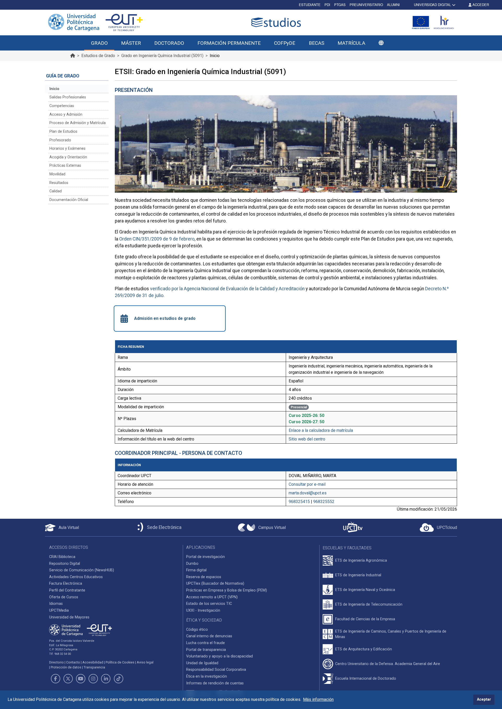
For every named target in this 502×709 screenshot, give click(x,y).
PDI (327, 4)
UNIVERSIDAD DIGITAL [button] (432, 4)
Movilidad (57, 174)
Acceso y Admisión (65, 114)
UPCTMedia (59, 610)
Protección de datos (66, 667)
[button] (381, 43)
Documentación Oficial (68, 200)
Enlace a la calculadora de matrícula (321, 430)
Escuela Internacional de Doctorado (365, 678)
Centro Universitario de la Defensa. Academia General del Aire (387, 664)
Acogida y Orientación (68, 157)
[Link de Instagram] (93, 678)
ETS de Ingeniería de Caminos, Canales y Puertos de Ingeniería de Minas (390, 634)
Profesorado (60, 140)
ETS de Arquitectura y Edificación (363, 649)
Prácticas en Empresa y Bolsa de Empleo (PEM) (226, 590)
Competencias (61, 106)
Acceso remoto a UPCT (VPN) (212, 597)
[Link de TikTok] (118, 678)
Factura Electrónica (65, 583)
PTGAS (340, 4)
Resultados (58, 183)
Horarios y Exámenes (67, 148)
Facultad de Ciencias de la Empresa (365, 619)
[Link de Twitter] (68, 678)
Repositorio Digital (64, 563)
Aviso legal (145, 662)
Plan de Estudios (63, 131)
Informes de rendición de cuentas (215, 683)
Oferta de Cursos (63, 597)
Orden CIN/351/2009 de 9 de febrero (157, 239)
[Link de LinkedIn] (106, 678)
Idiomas (56, 603)
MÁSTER (131, 43)
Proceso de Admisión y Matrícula (77, 123)
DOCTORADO (169, 43)
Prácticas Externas (65, 165)
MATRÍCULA (351, 43)
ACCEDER (480, 4)
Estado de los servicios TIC (209, 603)
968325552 (323, 501)
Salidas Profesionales (67, 97)
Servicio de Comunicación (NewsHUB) (81, 570)
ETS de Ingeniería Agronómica (361, 560)
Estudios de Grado (98, 55)
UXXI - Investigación (203, 610)
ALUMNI (393, 4)
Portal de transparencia (206, 649)
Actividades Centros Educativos (76, 577)
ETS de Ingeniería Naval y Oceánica (365, 590)
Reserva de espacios (203, 577)
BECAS (316, 43)
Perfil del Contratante (67, 590)
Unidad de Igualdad (202, 663)
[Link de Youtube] (80, 678)
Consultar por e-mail (307, 484)
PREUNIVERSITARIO (366, 4)
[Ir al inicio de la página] (72, 55)
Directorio (56, 662)
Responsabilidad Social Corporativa (216, 669)
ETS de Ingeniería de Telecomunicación (368, 604)
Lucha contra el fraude (205, 643)
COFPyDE (284, 43)
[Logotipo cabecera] (277, 22)
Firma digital (196, 570)
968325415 (299, 501)
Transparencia (94, 667)
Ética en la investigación (206, 676)
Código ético (197, 629)
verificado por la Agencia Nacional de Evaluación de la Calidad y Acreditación (227, 288)
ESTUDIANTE (310, 4)
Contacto (73, 662)
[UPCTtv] (352, 527)
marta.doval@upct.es (308, 492)
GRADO (99, 43)
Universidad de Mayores (69, 617)
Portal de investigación (205, 557)
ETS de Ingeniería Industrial (358, 575)
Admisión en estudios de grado (165, 318)
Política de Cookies (120, 662)
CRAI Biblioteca (62, 557)
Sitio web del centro (307, 439)
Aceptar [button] (484, 699)
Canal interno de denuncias (209, 636)
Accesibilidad (92, 662)
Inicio (54, 89)
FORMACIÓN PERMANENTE (229, 43)
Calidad (55, 191)
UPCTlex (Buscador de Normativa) (215, 583)
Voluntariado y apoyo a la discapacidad (219, 656)
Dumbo (192, 563)
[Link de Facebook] (55, 678)
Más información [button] (318, 699)
